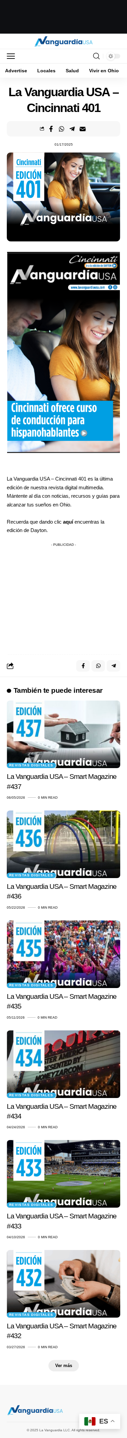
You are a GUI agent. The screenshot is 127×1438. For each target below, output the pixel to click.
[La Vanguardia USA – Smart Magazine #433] (63, 1174)
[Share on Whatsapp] (61, 128)
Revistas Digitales (31, 765)
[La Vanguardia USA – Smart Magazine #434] (63, 1064)
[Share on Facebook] (51, 128)
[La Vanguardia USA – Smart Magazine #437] (63, 734)
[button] (12, 56)
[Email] (82, 128)
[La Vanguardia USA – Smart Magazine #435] (63, 954)
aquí (69, 522)
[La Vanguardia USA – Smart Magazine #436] (63, 844)
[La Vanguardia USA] (63, 41)
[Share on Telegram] (72, 128)
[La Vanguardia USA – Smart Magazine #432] (63, 1284)
